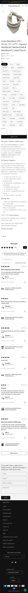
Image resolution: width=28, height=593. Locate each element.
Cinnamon (6, 87)
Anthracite (12, 125)
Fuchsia (12, 81)
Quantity (3, 128)
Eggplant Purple (7, 115)
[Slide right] (17, 38)
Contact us (6, 526)
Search (5, 506)
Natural (5, 67)
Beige (18, 64)
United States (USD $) (13, 572)
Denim (4, 121)
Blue (11, 121)
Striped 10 (6, 71)
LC (19, 591)
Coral (4, 81)
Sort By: (17, 262)
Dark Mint (22, 98)
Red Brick (13, 94)
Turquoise (12, 118)
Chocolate (16, 84)
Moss (13, 87)
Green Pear (6, 84)
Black (20, 125)
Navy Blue (20, 121)
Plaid (12, 67)
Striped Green (16, 71)
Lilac (13, 108)
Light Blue (22, 104)
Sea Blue (21, 118)
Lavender (5, 108)
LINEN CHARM (15, 591)
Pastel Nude (6, 77)
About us (5, 530)
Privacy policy (7, 509)
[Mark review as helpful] (25, 282)
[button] (2, 5)
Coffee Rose (19, 115)
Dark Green (16, 101)
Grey (4, 125)
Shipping (3, 55)
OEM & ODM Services (9, 543)
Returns (5, 520)
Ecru (11, 64)
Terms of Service (7, 523)
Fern (21, 94)
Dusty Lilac (6, 111)
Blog (4, 533)
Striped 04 (21, 67)
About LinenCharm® (8, 547)
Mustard (16, 91)
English (13, 580)
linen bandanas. (14, 215)
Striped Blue (6, 74)
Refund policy (7, 516)
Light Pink (16, 77)
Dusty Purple (17, 111)
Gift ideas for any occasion (10, 536)
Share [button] (4, 236)
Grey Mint (12, 98)
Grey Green (6, 101)
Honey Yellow (6, 91)
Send (5, 497)
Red (19, 81)
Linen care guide (8, 228)
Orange (5, 94)
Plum (4, 118)
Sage (4, 98)
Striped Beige (18, 74)
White (4, 64)
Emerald (5, 104)
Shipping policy (7, 513)
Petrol (13, 104)
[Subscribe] (22, 556)
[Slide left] (10, 38)
